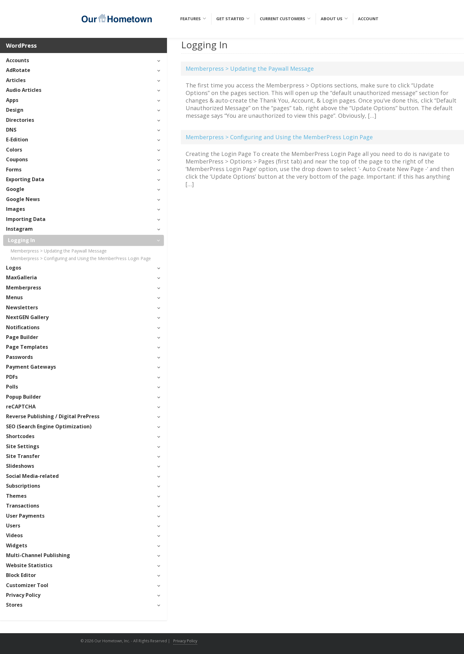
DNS (11, 129)
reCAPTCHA (21, 406)
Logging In (21, 240)
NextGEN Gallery (27, 317)
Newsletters (22, 307)
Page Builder (22, 337)
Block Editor (21, 575)
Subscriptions (23, 485)
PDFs (12, 376)
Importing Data (25, 219)
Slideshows (20, 465)
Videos (14, 535)
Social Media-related (32, 476)
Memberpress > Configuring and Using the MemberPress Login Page (80, 258)
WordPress (21, 45)
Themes (16, 495)
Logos (13, 267)
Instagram (19, 228)
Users (13, 525)
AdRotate (18, 70)
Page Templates (27, 346)
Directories (20, 119)
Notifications (22, 327)
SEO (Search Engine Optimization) (49, 426)
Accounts (17, 60)
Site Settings (22, 446)
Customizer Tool (27, 585)
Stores (14, 604)
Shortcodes (20, 436)
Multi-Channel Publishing (38, 555)
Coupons (17, 159)
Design (14, 109)
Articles (16, 80)
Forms (13, 169)
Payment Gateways (31, 366)
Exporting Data (25, 179)
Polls (12, 386)
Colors (14, 149)
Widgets (16, 545)
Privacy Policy (23, 595)
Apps (12, 100)
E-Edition (17, 139)
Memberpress (23, 287)
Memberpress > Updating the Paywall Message (58, 251)
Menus (14, 297)
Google (15, 189)
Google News (23, 199)
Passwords (19, 357)
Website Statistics (29, 565)
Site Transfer (23, 456)
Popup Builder (23, 396)
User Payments (25, 515)
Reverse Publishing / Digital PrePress (52, 416)
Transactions (22, 505)
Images (15, 208)
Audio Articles (23, 89)
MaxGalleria (21, 277)
